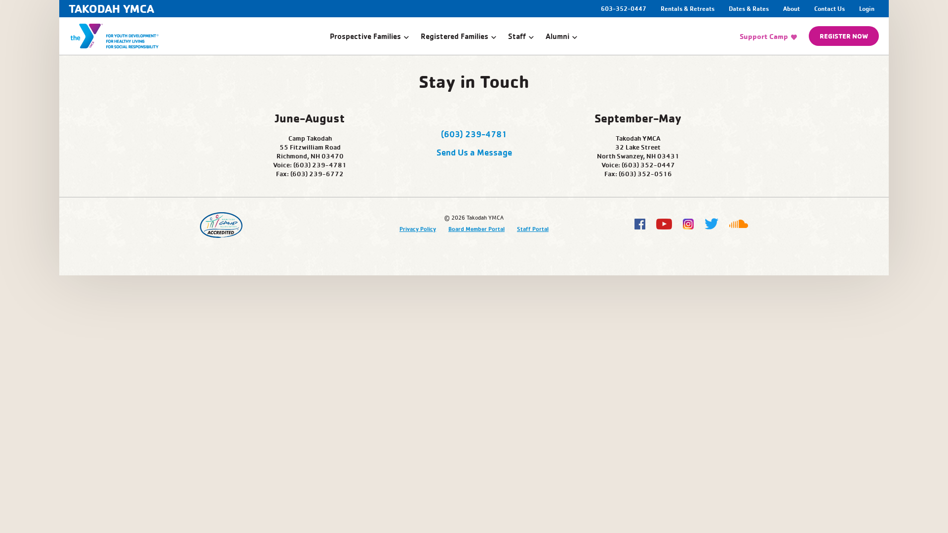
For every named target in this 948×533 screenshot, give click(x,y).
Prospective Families (365, 36)
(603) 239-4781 (474, 133)
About (791, 8)
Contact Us (829, 8)
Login (866, 8)
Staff (517, 36)
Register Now (844, 36)
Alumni (557, 36)
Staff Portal (533, 228)
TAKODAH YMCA (111, 8)
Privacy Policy (417, 228)
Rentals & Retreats (687, 8)
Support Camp (764, 36)
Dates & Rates (749, 8)
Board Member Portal (476, 228)
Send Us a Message (474, 152)
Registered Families (454, 36)
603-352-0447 (624, 8)
